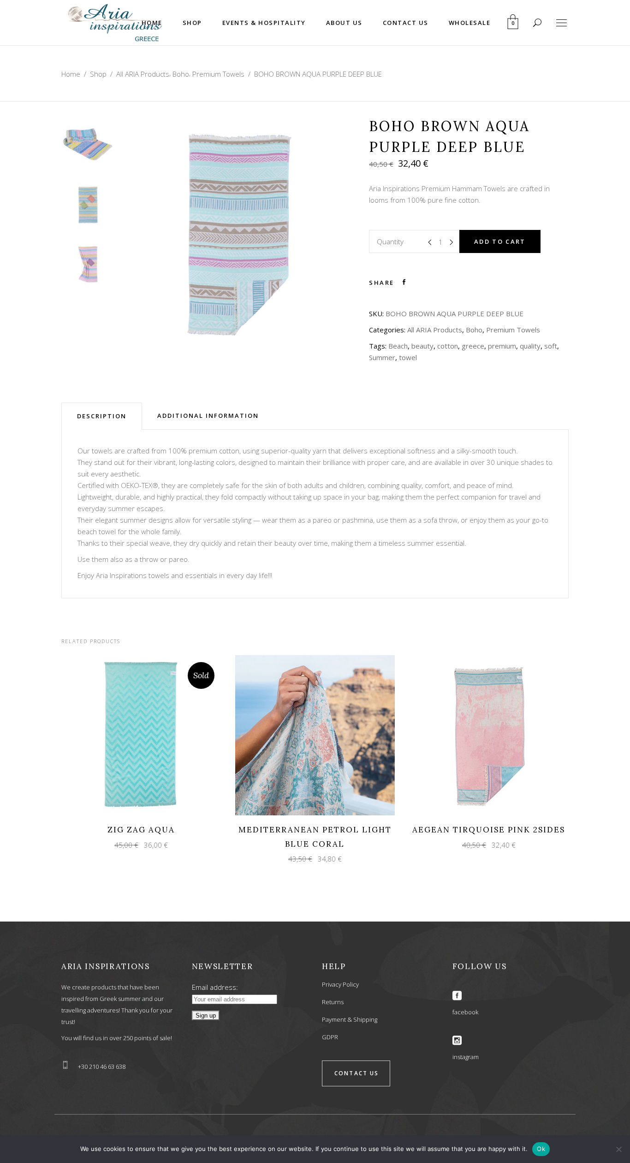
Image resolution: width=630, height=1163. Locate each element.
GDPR (330, 1037)
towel (408, 357)
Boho (180, 73)
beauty (422, 345)
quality (530, 345)
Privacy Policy (340, 984)
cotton (447, 345)
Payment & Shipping (349, 1019)
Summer (382, 357)
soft (550, 345)
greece (473, 345)
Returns (333, 1002)
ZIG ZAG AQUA (141, 830)
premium (502, 345)
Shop (98, 73)
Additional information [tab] (208, 415)
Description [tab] (101, 416)
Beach (398, 345)
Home (70, 73)
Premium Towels (218, 73)
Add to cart (500, 241)
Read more (133, 734)
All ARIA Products (142, 73)
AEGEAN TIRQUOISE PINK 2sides (488, 830)
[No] (618, 1149)
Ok (541, 1148)
